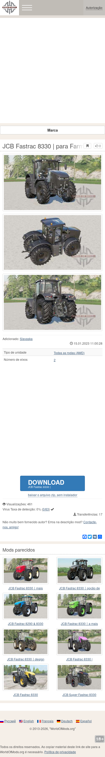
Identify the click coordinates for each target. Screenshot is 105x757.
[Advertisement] (52, 70)
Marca (52, 130)
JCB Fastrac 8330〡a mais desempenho (79, 623)
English (28, 721)
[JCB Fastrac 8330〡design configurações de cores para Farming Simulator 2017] (26, 641)
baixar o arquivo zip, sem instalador (52, 495)
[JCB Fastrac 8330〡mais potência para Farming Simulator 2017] (26, 570)
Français (48, 721)
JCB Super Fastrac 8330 (79, 694)
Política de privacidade (60, 752)
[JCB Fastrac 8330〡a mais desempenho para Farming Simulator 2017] (79, 606)
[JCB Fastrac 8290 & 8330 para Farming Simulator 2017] (26, 606)
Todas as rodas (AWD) (69, 353)
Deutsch (67, 721)
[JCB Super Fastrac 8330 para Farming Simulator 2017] (79, 677)
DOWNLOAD (46, 483)
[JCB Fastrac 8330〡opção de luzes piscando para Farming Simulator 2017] (79, 570)
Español (86, 721)
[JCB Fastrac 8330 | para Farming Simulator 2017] (52, 182)
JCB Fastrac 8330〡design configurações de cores (25, 659)
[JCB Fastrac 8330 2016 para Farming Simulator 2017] (26, 677)
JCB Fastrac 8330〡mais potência (25, 588)
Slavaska (26, 338)
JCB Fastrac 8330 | (79, 659)
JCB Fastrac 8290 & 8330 (25, 623)
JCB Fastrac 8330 (25, 694)
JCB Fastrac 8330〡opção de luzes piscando (79, 588)
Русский (10, 721)
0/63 (46, 509)
